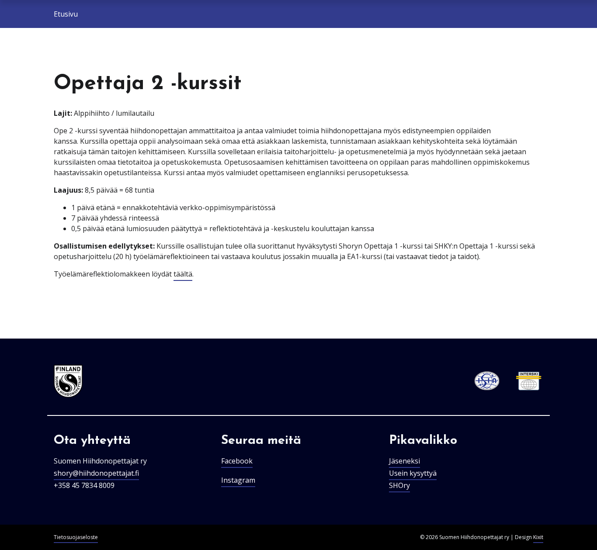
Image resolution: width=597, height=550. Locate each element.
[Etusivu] (68, 381)
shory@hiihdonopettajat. (94, 473)
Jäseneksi (404, 461)
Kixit (538, 537)
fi (137, 473)
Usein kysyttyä (413, 473)
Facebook (237, 461)
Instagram (238, 480)
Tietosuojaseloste (76, 537)
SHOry (399, 485)
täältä (183, 274)
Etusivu (66, 14)
